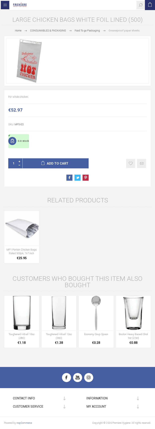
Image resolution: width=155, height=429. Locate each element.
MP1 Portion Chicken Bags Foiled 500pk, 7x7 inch (21, 251)
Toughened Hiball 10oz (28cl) (22, 336)
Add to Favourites (130, 163)
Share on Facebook (69, 178)
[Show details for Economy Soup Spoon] (96, 313)
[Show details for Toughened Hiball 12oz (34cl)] (59, 313)
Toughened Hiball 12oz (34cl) (59, 336)
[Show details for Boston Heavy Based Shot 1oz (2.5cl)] (133, 313)
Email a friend (141, 163)
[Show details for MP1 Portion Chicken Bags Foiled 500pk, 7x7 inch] (21, 228)
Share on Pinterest (86, 178)
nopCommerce (24, 423)
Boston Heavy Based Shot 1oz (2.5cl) (133, 336)
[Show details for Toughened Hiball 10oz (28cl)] (21, 313)
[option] (77, 61)
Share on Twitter (77, 178)
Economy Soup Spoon (96, 334)
